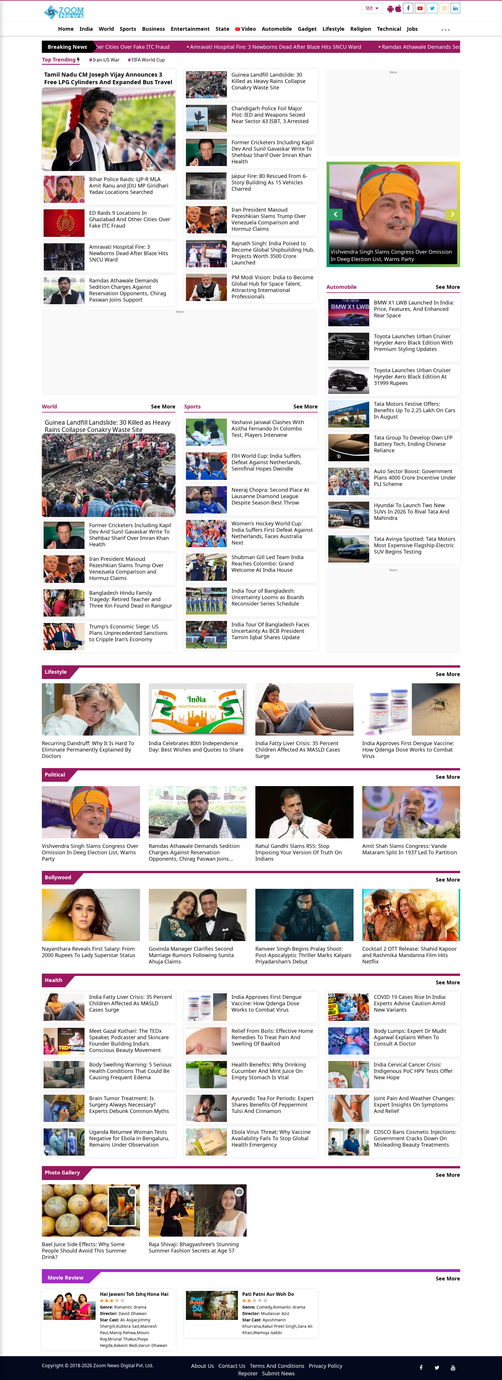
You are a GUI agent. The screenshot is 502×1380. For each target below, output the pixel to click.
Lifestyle (333, 28)
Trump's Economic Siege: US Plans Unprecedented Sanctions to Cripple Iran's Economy (128, 632)
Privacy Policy (325, 1365)
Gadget (307, 28)
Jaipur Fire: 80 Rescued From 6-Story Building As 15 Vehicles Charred (269, 182)
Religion (360, 28)
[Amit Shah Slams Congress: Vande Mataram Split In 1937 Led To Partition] (411, 811)
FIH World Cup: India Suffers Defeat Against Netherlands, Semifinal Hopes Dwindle (267, 462)
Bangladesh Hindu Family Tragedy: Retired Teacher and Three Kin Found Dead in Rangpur (130, 599)
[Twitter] (432, 8)
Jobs (412, 28)
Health (53, 980)
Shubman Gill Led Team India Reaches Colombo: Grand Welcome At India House (268, 563)
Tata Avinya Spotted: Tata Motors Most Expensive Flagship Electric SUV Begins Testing (415, 545)
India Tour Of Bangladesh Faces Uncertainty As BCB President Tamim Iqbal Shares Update (270, 630)
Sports (128, 28)
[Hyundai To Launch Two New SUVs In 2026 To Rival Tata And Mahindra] (348, 515)
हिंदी (370, 8)
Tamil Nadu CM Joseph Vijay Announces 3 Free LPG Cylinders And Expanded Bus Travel (108, 78)
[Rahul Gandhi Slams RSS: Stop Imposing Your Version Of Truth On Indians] (304, 811)
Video (248, 28)
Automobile (277, 28)
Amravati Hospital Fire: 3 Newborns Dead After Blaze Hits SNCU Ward (193, 46)
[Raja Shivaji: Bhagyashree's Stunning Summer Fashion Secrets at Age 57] (198, 1209)
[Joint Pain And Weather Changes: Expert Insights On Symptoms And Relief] (348, 1108)
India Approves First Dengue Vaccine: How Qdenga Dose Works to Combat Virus (408, 749)
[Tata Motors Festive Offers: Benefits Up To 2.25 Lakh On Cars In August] (348, 414)
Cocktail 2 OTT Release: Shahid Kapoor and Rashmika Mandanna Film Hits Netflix (409, 955)
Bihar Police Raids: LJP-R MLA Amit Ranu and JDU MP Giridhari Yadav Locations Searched (128, 185)
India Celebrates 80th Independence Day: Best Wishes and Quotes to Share (196, 746)
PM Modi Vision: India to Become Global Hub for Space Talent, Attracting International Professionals (272, 287)
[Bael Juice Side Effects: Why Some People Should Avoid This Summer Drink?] (91, 1209)
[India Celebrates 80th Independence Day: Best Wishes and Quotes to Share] (198, 708)
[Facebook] (408, 8)
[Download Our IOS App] (398, 8)
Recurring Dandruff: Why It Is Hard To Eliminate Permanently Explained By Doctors (88, 749)
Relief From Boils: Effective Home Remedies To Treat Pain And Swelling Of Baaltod (272, 1037)
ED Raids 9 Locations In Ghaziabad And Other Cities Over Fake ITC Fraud (129, 219)
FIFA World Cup (146, 60)
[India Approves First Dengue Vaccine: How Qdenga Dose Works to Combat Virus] (411, 708)
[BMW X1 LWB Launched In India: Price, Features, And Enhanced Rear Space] (348, 312)
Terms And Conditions (277, 1365)
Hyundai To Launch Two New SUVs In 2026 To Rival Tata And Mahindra (411, 511)
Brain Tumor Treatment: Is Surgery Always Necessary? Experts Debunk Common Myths (129, 1104)
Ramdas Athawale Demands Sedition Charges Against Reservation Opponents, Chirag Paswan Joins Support (127, 290)
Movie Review (65, 1277)
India (86, 28)
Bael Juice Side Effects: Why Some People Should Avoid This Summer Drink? (84, 1250)
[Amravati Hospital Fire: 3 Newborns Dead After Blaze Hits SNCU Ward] (64, 257)
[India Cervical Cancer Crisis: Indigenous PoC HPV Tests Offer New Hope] (348, 1074)
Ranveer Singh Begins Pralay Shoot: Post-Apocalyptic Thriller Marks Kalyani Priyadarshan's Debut (303, 955)
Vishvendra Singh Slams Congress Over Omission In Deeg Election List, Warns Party (90, 852)
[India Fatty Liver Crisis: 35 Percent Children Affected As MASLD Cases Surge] (304, 708)
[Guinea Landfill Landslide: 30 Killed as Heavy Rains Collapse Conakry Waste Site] (206, 84)
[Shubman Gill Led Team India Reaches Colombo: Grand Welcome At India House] (206, 567)
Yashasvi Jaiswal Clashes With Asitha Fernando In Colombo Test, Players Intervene (268, 428)
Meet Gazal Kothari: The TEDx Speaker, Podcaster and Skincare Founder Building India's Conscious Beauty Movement (129, 1040)
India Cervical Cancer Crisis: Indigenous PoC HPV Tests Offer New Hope (413, 1070)
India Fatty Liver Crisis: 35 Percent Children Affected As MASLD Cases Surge (297, 749)
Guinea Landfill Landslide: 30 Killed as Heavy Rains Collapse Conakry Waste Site (269, 81)
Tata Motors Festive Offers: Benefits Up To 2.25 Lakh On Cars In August (415, 410)
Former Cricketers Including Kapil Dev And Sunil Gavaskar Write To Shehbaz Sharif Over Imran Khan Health (273, 152)
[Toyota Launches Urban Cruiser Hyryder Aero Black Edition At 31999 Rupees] (348, 380)
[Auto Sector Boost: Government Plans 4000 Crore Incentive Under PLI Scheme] (348, 481)
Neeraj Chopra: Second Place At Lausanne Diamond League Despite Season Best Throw (270, 496)
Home (66, 28)
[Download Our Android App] (390, 8)
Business (153, 28)
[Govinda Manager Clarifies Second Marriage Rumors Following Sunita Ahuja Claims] (198, 914)
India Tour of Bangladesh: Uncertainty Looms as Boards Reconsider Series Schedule (268, 597)
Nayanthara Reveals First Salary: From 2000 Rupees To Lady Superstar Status (88, 951)
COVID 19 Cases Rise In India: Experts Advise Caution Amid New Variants (410, 1003)
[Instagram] (444, 8)
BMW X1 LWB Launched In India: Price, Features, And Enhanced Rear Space (414, 308)
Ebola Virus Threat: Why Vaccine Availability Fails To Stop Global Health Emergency (271, 1138)
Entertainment (190, 28)
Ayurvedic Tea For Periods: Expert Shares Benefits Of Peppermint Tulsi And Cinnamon (273, 1104)
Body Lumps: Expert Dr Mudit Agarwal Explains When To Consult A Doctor (410, 1037)
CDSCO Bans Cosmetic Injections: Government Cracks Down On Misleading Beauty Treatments (415, 1138)
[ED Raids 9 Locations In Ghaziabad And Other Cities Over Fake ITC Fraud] (64, 223)
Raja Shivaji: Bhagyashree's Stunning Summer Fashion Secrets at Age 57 (194, 1247)
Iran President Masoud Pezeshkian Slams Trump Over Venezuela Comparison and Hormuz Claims (269, 219)
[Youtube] (420, 8)
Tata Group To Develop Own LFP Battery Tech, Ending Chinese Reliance (413, 443)
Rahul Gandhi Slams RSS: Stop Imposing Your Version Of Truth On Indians (298, 852)
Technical (389, 28)
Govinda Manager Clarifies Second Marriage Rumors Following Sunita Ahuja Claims (191, 955)
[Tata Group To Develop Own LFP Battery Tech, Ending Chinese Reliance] (348, 447)
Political (55, 774)
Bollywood (58, 877)
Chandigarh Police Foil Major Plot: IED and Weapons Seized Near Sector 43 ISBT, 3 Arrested (270, 114)
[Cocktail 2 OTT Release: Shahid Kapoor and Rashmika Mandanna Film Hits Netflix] (411, 914)
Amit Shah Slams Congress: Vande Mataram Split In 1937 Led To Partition (409, 848)
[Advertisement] (180, 354)
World (106, 28)
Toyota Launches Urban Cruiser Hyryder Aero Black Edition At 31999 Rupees (412, 376)
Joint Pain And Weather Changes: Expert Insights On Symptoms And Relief (414, 1104)
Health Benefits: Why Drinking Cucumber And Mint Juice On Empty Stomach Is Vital (269, 1070)
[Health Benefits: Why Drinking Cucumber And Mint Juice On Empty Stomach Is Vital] (206, 1074)
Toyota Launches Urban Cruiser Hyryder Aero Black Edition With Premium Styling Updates (413, 342)
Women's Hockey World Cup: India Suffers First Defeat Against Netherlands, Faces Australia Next (272, 533)
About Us (202, 1365)
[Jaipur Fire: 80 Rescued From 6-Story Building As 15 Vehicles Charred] (206, 186)
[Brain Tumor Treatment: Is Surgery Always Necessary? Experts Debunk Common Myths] (64, 1108)
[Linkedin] (455, 8)
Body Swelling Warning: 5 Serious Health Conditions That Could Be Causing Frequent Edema (130, 1070)
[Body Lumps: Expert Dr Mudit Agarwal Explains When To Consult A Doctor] (348, 1041)
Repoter (248, 1373)
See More (163, 406)
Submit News (278, 1373)
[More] (446, 28)
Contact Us (231, 1365)
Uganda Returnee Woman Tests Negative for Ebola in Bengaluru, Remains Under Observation (129, 1138)
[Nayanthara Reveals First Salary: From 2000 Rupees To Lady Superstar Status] (91, 914)
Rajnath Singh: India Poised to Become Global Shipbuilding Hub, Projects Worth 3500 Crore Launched (273, 253)
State (223, 28)
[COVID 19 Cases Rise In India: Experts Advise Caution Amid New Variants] (348, 1007)
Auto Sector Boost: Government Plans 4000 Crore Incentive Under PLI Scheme (415, 477)
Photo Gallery (62, 1172)
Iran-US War (104, 60)
